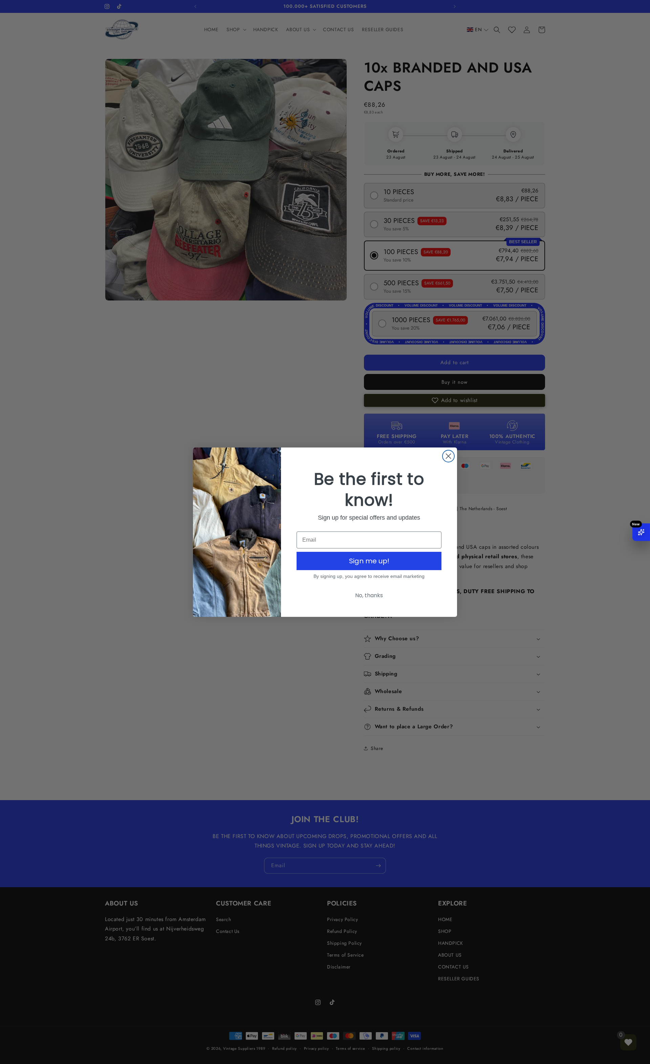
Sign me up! (369, 561)
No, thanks (369, 595)
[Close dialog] (448, 456)
